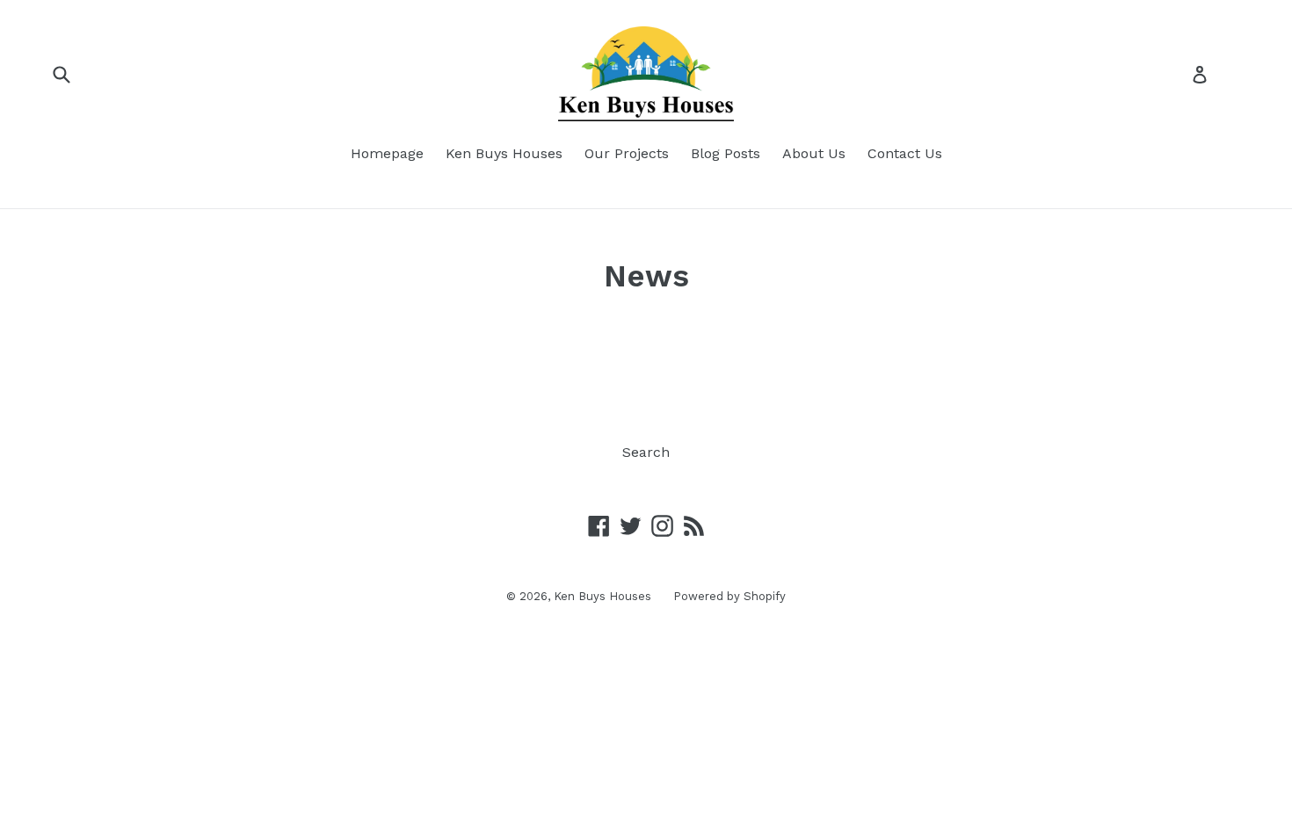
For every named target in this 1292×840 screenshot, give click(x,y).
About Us (814, 153)
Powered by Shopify (729, 596)
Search (646, 452)
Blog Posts (725, 153)
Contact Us (904, 153)
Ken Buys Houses (504, 153)
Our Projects (626, 153)
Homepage (387, 153)
